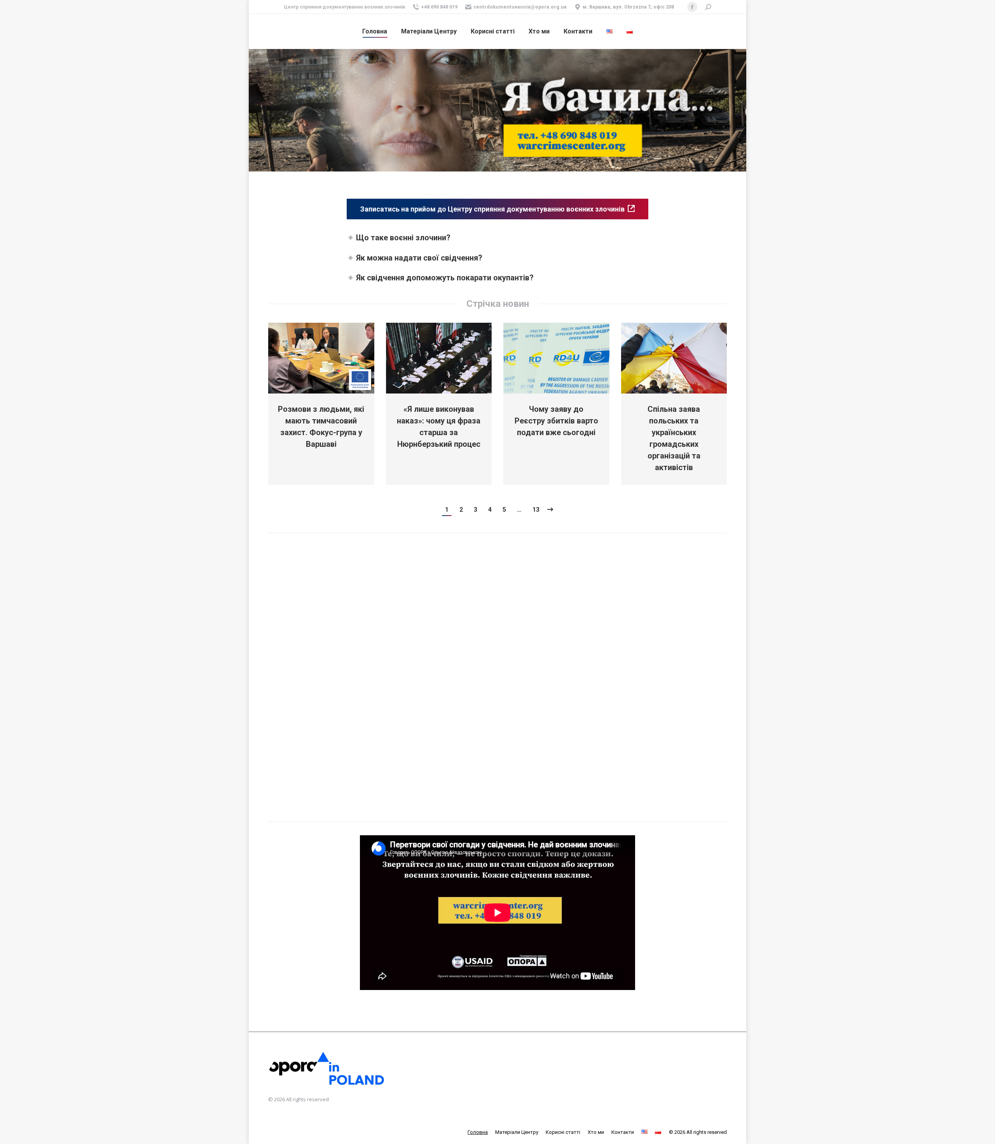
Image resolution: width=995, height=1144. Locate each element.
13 (535, 509)
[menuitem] (375, 31)
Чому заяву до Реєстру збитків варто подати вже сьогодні (556, 420)
